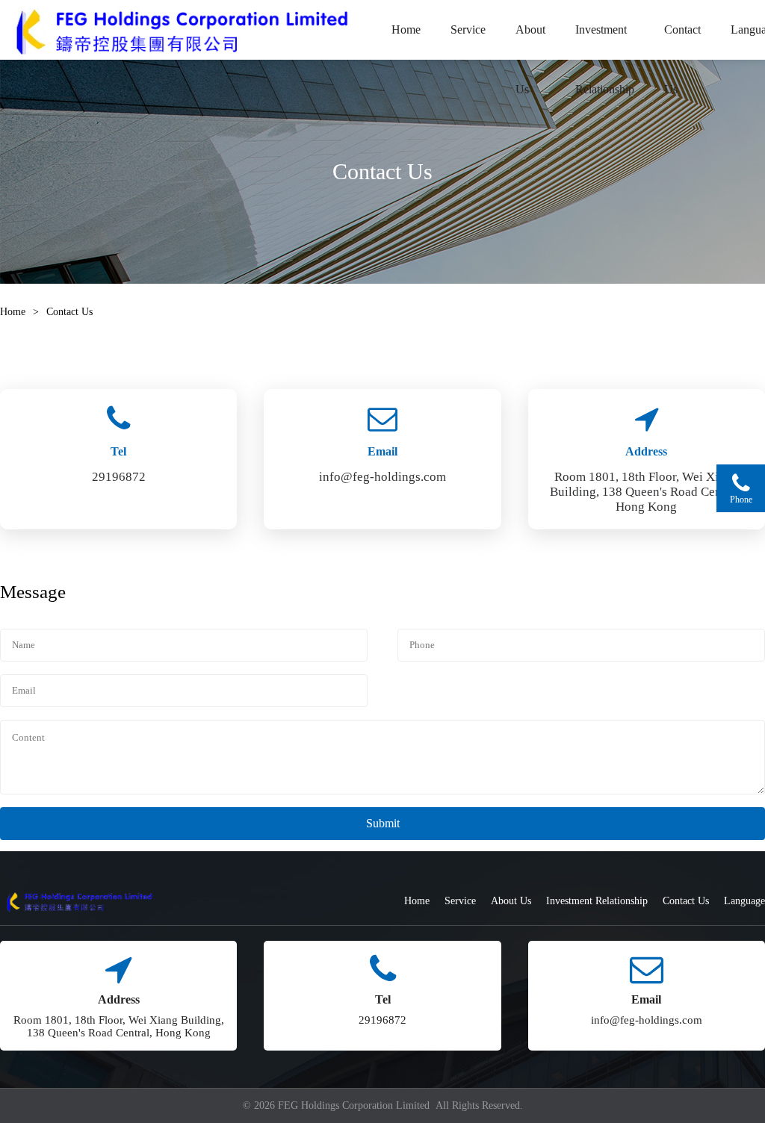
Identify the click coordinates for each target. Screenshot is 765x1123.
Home (406, 29)
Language (744, 900)
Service (468, 29)
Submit (383, 823)
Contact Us (682, 41)
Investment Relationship (604, 41)
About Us (530, 41)
